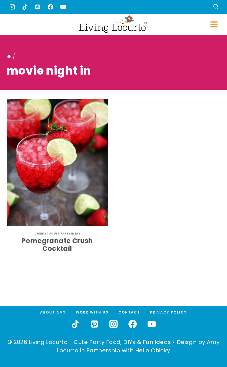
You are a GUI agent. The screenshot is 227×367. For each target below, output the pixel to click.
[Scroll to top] (211, 342)
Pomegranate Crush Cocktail (57, 244)
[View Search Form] (215, 7)
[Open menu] (213, 24)
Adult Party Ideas (65, 233)
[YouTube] (63, 6)
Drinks (40, 233)
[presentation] (57, 162)
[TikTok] (24, 6)
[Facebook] (50, 6)
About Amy (53, 312)
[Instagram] (12, 6)
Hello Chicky (152, 350)
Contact (129, 312)
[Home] (9, 56)
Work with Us (92, 312)
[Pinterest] (37, 6)
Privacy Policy (168, 312)
